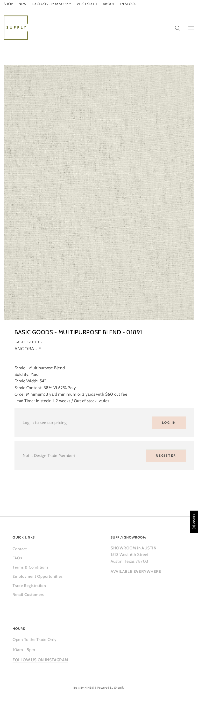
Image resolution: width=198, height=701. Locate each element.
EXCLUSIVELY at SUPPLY (51, 4)
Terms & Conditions (31, 567)
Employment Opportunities (38, 576)
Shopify (119, 687)
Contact (20, 549)
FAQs (17, 558)
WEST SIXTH (87, 4)
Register (166, 455)
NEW (23, 4)
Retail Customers (28, 594)
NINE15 (89, 687)
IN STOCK (128, 4)
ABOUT (109, 4)
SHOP (8, 4)
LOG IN (169, 422)
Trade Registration (29, 585)
